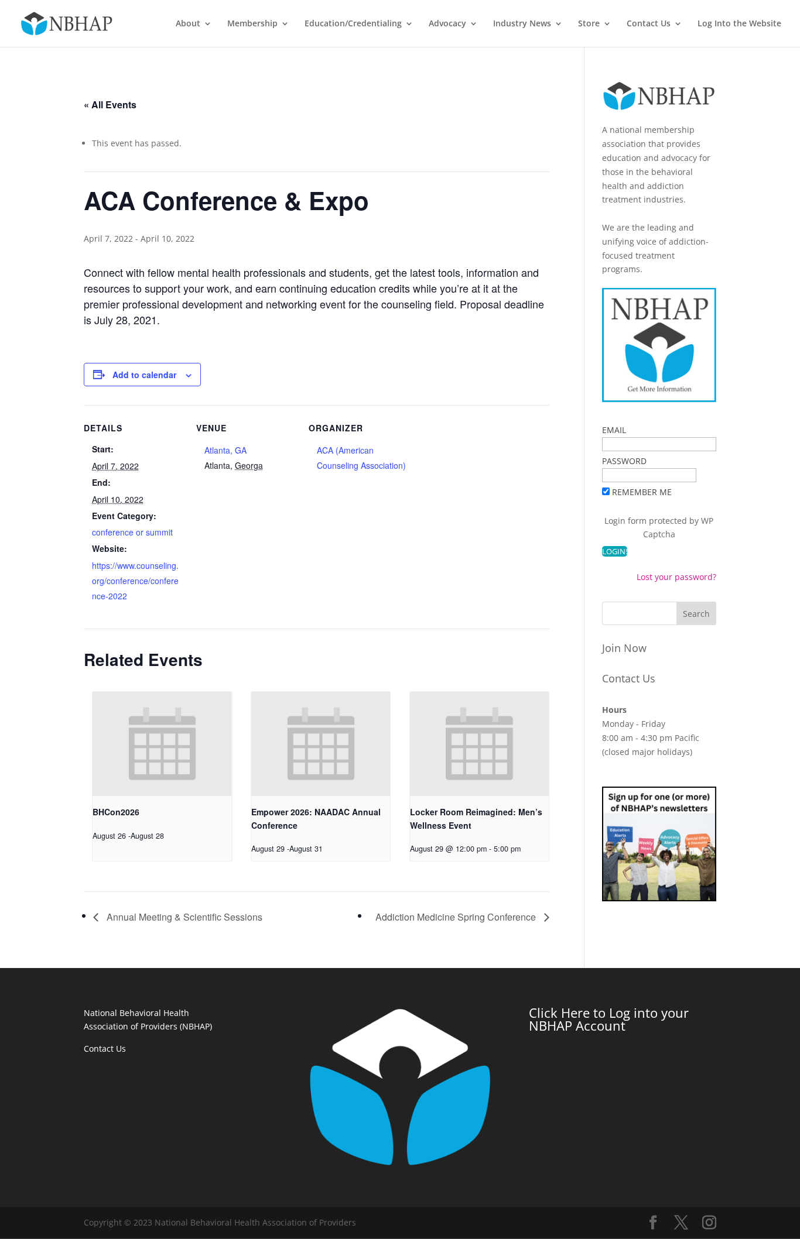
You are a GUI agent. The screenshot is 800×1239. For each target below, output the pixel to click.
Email (614, 429)
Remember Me (642, 491)
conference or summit (132, 532)
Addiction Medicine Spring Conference (456, 917)
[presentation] (162, 744)
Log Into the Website (739, 24)
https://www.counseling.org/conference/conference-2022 (135, 581)
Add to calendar (144, 374)
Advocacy (447, 24)
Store (589, 24)
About (188, 24)
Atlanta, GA (225, 450)
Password (624, 460)
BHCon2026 (116, 812)
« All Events (110, 104)
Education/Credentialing (353, 24)
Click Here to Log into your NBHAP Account (609, 1019)
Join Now (624, 648)
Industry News (522, 24)
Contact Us (649, 24)
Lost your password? (676, 576)
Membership (252, 24)
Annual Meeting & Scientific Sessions (183, 917)
